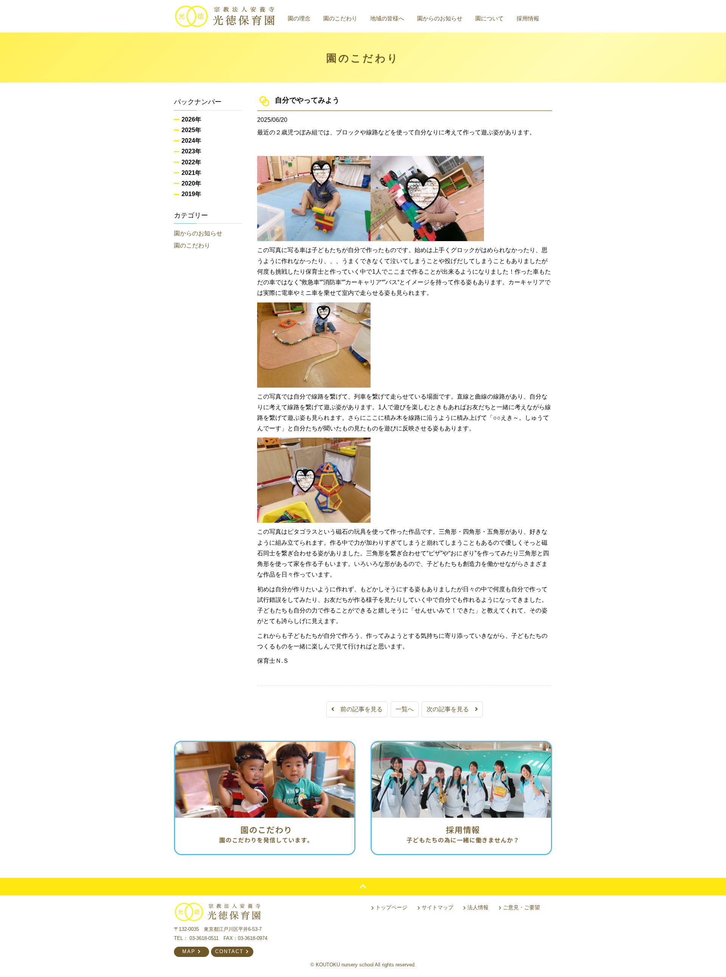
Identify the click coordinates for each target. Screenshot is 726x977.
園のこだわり (340, 18)
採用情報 (528, 18)
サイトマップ (436, 907)
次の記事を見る (451, 709)
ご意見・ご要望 (520, 907)
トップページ (390, 907)
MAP (190, 951)
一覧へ (405, 709)
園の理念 (299, 18)
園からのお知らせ (439, 18)
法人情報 (477, 907)
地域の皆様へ (387, 18)
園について (489, 18)
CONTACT (230, 951)
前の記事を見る (358, 709)
